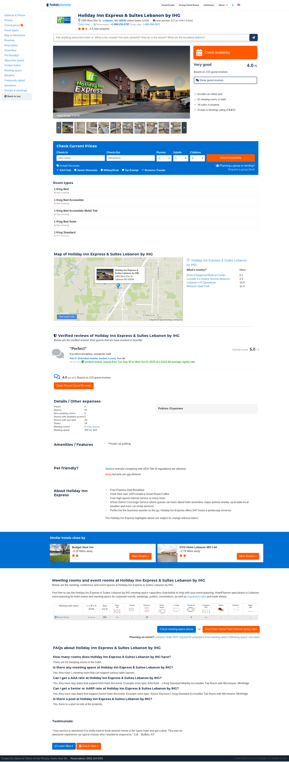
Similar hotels (12, 65)
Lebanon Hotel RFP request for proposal (179, 637)
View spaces (93, 426)
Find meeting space (216, 637)
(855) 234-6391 (94, 758)
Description (11, 45)
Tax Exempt (131, 170)
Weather (9, 75)
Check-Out (113, 152)
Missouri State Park (198, 286)
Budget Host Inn (82, 547)
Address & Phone (14, 15)
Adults (177, 152)
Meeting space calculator (245, 637)
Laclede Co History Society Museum (208, 278)
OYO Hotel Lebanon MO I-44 (198, 547)
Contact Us (7, 758)
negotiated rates (196, 596)
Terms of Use (32, 758)
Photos (8, 20)
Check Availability (230, 157)
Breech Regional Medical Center (206, 275)
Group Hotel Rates (189, 5)
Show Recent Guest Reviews (73, 385)
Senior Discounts (87, 170)
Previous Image (63, 82)
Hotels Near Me (58, 758)
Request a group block (241, 169)
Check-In (62, 152)
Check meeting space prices (176, 629)
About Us (19, 758)
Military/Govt (111, 170)
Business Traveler (155, 170)
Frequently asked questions (14, 83)
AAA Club (65, 170)
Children (195, 152)
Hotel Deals (168, 5)
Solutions (209, 5)
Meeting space (13, 70)
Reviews (9, 40)
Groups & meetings (15, 90)
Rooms (161, 152)
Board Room (63, 617)
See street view (66, 316)
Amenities (10, 50)
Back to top (14, 96)
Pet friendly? (11, 55)
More (222, 5)
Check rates (89, 745)
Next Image (179, 82)
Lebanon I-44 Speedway (201, 282)
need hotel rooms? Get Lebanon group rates (231, 629)
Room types (11, 30)
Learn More (64, 745)
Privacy (45, 758)
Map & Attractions (14, 35)
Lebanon (108, 20)
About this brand (14, 60)
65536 (122, 20)
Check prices (12, 25)
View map (84, 24)
